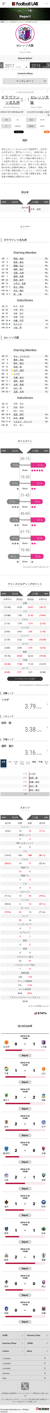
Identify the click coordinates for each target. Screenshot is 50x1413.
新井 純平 (18, 280)
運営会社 (36, 1393)
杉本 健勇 (18, 418)
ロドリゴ (17, 324)
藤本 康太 (19, 360)
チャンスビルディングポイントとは (33, 685)
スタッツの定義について (38, 1006)
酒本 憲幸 (19, 381)
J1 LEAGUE (6, 1358)
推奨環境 (13, 1393)
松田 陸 (18, 367)
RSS (46, 132)
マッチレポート (25, 81)
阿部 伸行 (18, 258)
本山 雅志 (18, 290)
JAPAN (30, 1343)
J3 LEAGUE (6, 1368)
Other (4, 1378)
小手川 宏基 (19, 283)
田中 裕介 (19, 363)
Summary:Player (9, 1343)
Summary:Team (33, 1335)
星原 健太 (18, 262)
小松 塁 (17, 327)
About (29, 1351)
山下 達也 (19, 370)
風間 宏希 (18, 276)
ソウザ (17, 374)
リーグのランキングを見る (25, 679)
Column (5, 1351)
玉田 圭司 (19, 391)
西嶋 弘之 (18, 266)
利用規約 (5, 1393)
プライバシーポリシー (24, 1393)
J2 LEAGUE (6, 1363)
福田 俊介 (18, 269)
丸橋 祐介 (19, 377)
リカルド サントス (22, 421)
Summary (5, 1373)
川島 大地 (18, 273)
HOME (2, 22)
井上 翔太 (18, 287)
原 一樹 (17, 294)
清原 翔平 (18, 414)
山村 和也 (19, 384)
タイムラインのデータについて (35, 567)
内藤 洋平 (18, 320)
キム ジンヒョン (22, 356)
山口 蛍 (18, 388)
